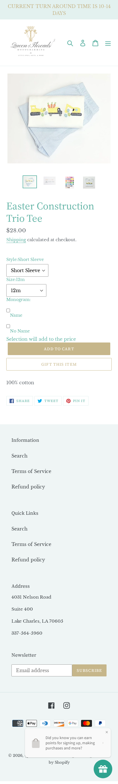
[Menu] (108, 42)
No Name (20, 331)
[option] (30, 182)
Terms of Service (31, 471)
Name (16, 315)
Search (19, 456)
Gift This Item (59, 364)
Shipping (16, 239)
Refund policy (28, 487)
